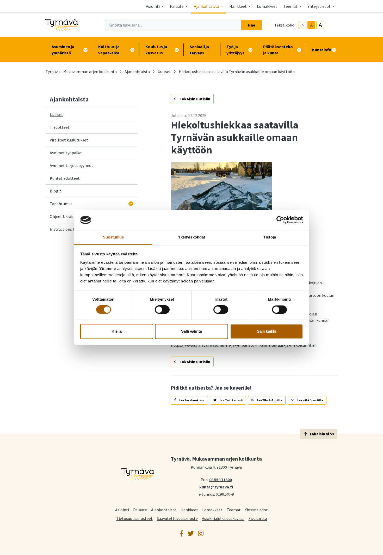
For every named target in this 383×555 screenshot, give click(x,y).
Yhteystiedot (256, 509)
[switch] (162, 310)
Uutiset (164, 71)
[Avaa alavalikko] (130, 203)
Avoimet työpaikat (66, 152)
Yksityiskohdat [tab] (191, 237)
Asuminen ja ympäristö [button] (63, 49)
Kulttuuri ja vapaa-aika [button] (109, 49)
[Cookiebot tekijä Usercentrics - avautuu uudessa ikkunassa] (280, 220)
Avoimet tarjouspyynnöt (71, 165)
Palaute (140, 509)
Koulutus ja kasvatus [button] (156, 49)
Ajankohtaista (137, 71)
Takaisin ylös (321, 433)
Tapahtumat (61, 203)
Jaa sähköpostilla (309, 400)
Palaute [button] (177, 6)
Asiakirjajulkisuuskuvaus (223, 518)
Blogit (55, 190)
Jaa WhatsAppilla (269, 400)
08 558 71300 (220, 479)
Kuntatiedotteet (65, 178)
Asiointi (122, 509)
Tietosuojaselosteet (134, 518)
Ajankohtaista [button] (207, 6)
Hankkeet (189, 509)
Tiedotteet (60, 127)
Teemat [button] (290, 6)
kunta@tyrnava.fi (216, 486)
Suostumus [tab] (113, 237)
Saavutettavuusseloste (177, 518)
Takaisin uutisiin (194, 98)
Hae (251, 25)
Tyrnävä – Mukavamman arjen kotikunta (81, 71)
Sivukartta (258, 518)
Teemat (234, 509)
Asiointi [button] (153, 6)
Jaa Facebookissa (191, 400)
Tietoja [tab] (269, 237)
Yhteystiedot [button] (319, 6)
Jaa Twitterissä (231, 400)
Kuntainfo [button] (321, 49)
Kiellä (117, 331)
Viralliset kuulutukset (69, 140)
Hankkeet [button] (238, 6)
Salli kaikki (266, 331)
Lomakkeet (267, 6)
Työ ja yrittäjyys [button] (235, 49)
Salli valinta (191, 331)
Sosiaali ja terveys (199, 49)
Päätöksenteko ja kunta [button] (278, 49)
